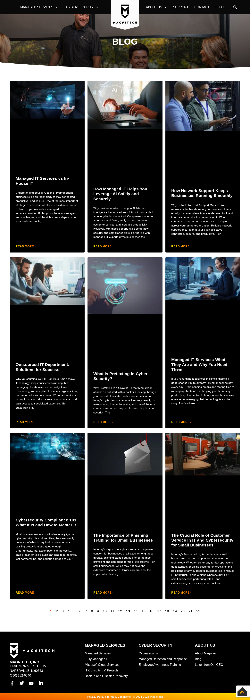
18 (167, 611)
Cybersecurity (80, 7)
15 (144, 611)
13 (128, 611)
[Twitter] (21, 683)
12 (120, 611)
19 (175, 611)
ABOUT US (205, 645)
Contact (202, 7)
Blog (219, 7)
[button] (235, 7)
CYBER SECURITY (155, 645)
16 (151, 611)
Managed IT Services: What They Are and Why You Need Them (199, 364)
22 (198, 611)
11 (112, 611)
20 (183, 611)
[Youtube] (31, 683)
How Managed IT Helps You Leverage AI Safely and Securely (120, 194)
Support (180, 7)
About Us (154, 7)
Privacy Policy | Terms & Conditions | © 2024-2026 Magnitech (125, 696)
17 (159, 611)
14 (136, 611)
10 (105, 611)
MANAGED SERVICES (105, 645)
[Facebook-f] (12, 683)
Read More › (26, 246)
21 (190, 611)
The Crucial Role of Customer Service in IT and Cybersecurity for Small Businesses (202, 540)
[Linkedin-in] (40, 683)
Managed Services (36, 7)
